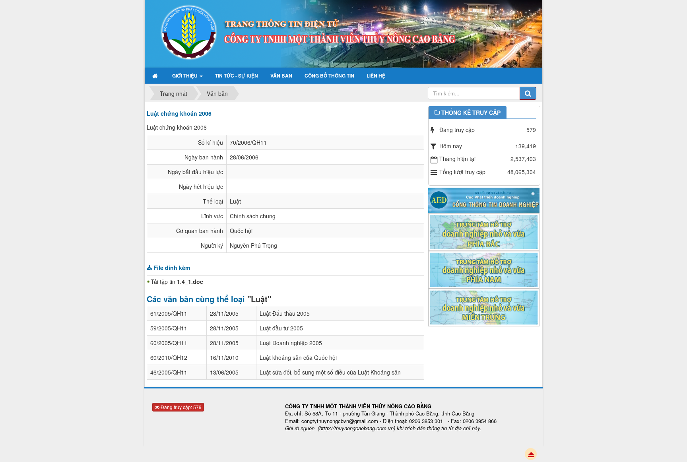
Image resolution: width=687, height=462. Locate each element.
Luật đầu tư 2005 (281, 328)
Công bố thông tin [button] (329, 75)
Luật (235, 201)
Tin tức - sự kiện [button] (236, 75)
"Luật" (259, 299)
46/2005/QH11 (168, 372)
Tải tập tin (177, 281)
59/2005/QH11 (168, 328)
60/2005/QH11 (168, 343)
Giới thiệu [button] (185, 75)
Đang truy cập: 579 (180, 407)
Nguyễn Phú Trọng (253, 245)
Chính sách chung (253, 216)
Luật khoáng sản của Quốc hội (298, 357)
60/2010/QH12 (168, 357)
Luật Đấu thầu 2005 (285, 313)
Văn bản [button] (281, 75)
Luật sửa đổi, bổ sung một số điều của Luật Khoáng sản (330, 372)
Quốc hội (241, 231)
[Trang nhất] (156, 75)
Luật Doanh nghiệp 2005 (291, 343)
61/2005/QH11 (168, 313)
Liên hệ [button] (376, 75)
